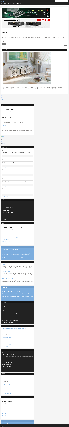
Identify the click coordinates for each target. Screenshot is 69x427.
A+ (64, 29)
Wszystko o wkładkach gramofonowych (7, 322)
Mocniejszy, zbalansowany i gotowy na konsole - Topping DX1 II (11, 235)
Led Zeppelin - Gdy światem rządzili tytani (8, 362)
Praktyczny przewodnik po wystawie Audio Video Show (10, 320)
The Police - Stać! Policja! (5, 360)
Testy (8, 3)
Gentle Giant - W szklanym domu (7, 364)
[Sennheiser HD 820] (4, 97)
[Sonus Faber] (3, 95)
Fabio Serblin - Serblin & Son (6, 384)
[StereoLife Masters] (5, 93)
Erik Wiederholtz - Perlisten (7, 377)
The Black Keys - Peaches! (6, 210)
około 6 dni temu (5, 176)
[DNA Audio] (3, 143)
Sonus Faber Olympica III (5, 155)
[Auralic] (2, 99)
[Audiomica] (3, 141)
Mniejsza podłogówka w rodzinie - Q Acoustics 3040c (9, 243)
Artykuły (14, 3)
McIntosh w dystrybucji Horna (6, 241)
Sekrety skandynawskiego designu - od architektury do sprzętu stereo (16, 85)
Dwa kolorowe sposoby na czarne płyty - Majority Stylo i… (10, 237)
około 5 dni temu (5, 167)
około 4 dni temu (5, 157)
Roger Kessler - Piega (5, 391)
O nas (21, 3)
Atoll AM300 (3, 174)
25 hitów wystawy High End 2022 (7, 337)
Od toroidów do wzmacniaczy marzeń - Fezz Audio (11, 291)
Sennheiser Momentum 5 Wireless (8, 109)
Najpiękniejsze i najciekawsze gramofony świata (9, 339)
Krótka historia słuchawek (6, 306)
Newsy (2, 3)
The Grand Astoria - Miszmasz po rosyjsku (8, 368)
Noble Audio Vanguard (6, 271)
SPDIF (5, 32)
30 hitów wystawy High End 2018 (7, 342)
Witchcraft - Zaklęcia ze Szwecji (8, 354)
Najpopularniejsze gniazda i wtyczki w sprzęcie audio (12, 251)
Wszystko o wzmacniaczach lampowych (8, 318)
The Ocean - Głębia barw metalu (6, 366)
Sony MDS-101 (4, 409)
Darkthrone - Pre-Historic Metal (6, 217)
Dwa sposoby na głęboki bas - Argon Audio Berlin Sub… (12, 227)
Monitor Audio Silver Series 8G (7, 278)
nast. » (66, 45)
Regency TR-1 (4, 413)
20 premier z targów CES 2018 (6, 346)
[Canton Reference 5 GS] (4, 101)
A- (66, 29)
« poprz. (4, 43)
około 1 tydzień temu (5, 196)
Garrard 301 (3, 411)
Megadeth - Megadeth (5, 219)
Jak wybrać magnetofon (5, 316)
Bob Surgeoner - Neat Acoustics (6, 393)
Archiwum (17, 3)
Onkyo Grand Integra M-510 (7, 401)
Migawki (5, 3)
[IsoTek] (26, 17)
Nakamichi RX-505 (4, 415)
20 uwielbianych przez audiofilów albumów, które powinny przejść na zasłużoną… (17, 330)
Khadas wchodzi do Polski (5, 239)
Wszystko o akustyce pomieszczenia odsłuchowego (9, 313)
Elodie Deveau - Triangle (5, 386)
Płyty (10, 3)
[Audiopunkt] (3, 136)
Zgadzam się (2, 426)
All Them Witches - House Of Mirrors (7, 212)
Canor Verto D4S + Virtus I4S (7, 117)
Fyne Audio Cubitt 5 (5, 264)
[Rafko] (2, 138)
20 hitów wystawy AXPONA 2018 (6, 344)
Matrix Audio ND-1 (5, 127)
